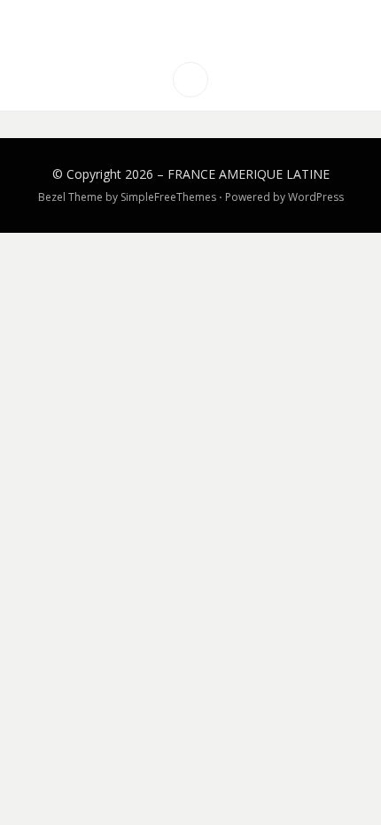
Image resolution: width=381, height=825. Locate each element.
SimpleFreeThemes (168, 196)
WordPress (316, 196)
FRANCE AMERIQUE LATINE (248, 174)
